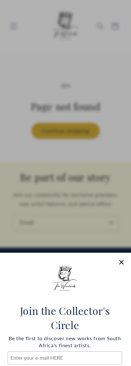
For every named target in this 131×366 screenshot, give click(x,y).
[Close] (121, 262)
